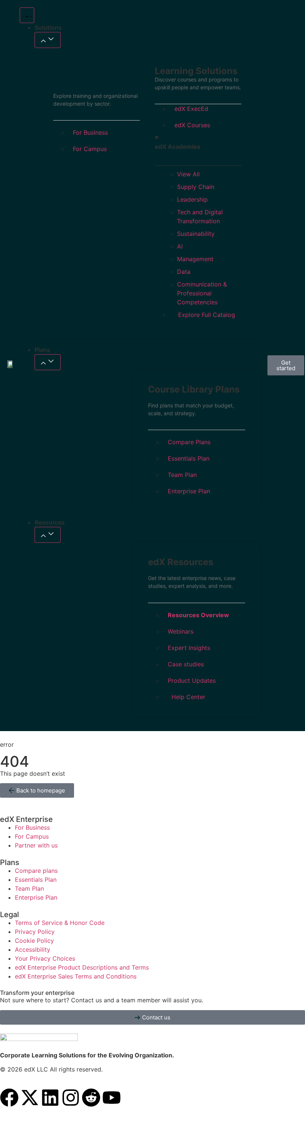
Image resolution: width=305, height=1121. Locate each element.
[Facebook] (9, 1097)
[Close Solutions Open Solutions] (48, 40)
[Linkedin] (50, 1097)
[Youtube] (111, 1097)
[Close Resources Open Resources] (48, 535)
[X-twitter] (29, 1097)
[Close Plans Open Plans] (48, 362)
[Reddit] (91, 1097)
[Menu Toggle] (27, 15)
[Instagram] (70, 1097)
